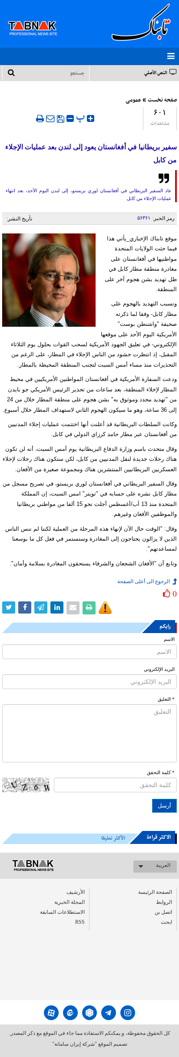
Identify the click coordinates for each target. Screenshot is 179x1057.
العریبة (163, 865)
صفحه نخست (162, 100)
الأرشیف (75, 892)
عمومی (133, 100)
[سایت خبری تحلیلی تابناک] (38, 18)
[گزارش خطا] (105, 607)
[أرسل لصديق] (50, 118)
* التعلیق (166, 699)
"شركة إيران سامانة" (74, 1044)
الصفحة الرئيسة (155, 892)
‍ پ (81, 117)
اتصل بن (163, 912)
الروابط (164, 902)
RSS (80, 922)
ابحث (166, 922)
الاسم (169, 639)
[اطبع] (40, 118)
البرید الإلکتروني (159, 669)
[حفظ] (60, 119)
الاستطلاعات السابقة (62, 912)
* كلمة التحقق (161, 772)
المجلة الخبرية (69, 902)
